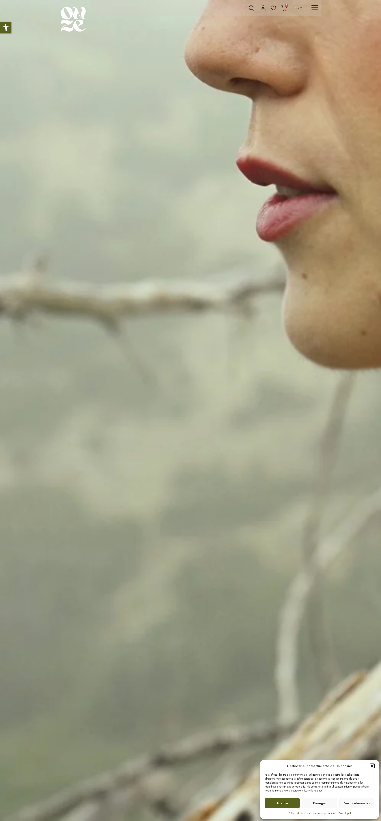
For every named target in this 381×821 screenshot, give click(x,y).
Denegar (319, 803)
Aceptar (282, 803)
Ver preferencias (357, 803)
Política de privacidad (324, 813)
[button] (5, 27)
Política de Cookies (299, 813)
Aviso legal (344, 813)
